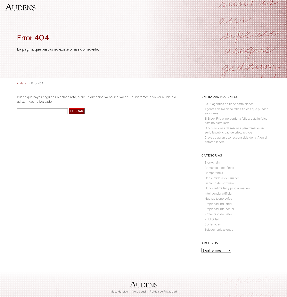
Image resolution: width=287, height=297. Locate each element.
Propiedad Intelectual (219, 209)
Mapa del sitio (119, 291)
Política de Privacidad (163, 291)
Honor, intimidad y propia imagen (227, 188)
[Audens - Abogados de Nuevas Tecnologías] (20, 7)
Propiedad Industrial (218, 204)
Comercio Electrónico (219, 168)
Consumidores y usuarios (222, 178)
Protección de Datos (219, 214)
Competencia (214, 173)
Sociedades (213, 224)
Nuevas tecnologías (218, 198)
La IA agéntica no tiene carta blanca (229, 104)
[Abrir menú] (278, 7)
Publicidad (212, 219)
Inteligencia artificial (218, 193)
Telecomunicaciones (219, 229)
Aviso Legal (139, 291)
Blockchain (212, 162)
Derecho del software (219, 183)
